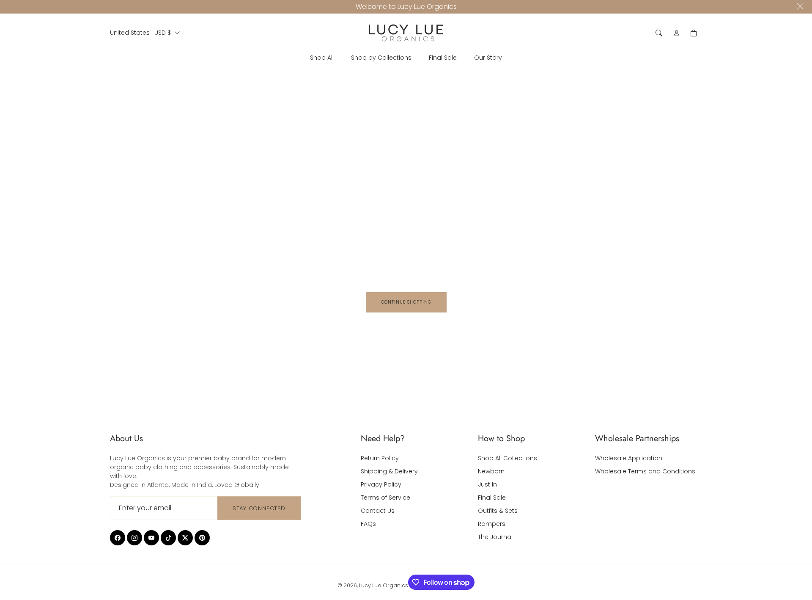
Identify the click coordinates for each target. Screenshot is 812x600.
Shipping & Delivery (389, 471)
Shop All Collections (507, 458)
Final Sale (492, 497)
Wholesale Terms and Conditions (645, 471)
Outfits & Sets (498, 510)
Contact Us (378, 510)
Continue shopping (406, 302)
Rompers (491, 524)
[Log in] (676, 33)
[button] (659, 33)
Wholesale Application (628, 458)
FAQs (368, 524)
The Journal (495, 537)
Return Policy (380, 458)
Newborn (491, 471)
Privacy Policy (381, 484)
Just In (487, 484)
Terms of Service (385, 497)
